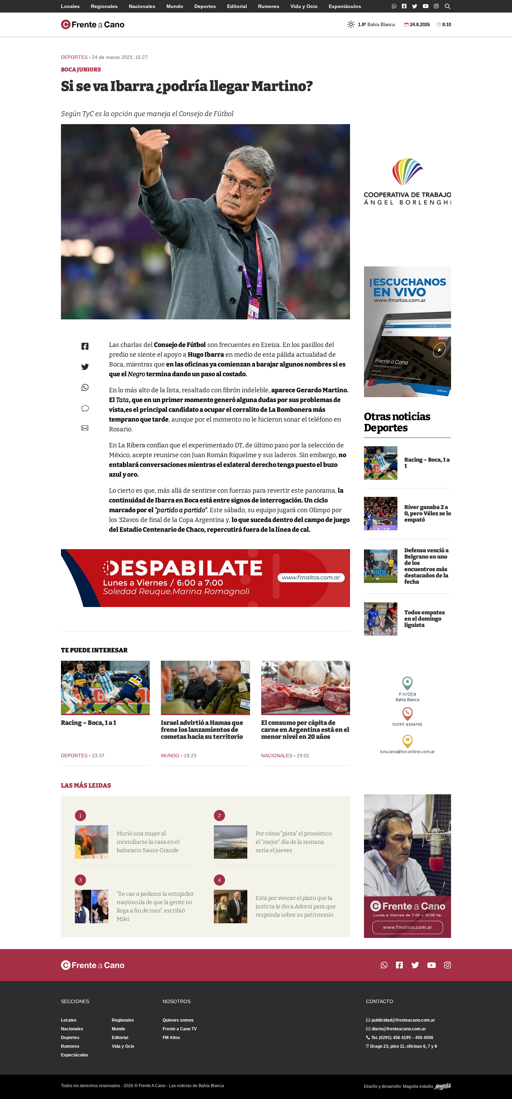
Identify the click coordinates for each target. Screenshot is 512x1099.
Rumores (268, 6)
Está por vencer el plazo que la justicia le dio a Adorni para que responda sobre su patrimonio (296, 906)
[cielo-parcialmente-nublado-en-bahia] (230, 842)
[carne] (305, 687)
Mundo (174, 6)
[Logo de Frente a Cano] (92, 24)
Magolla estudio (418, 1086)
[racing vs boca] (380, 463)
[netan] (205, 687)
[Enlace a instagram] (436, 6)
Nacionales (142, 6)
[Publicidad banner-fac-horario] (407, 866)
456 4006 (424, 1037)
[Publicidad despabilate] (205, 578)
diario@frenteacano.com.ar (399, 1028)
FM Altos (171, 1037)
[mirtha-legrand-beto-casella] (91, 906)
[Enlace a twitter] (414, 6)
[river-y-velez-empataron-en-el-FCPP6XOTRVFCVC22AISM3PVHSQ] (380, 513)
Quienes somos (178, 1020)
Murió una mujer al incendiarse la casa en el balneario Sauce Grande (148, 842)
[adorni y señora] (230, 906)
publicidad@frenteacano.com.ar (403, 1020)
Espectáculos (345, 6)
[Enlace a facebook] (404, 6)
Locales (70, 6)
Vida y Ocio (304, 6)
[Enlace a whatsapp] (394, 6)
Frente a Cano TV (180, 1028)
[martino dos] (205, 221)
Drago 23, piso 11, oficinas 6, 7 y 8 (403, 1046)
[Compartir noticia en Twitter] (85, 367)
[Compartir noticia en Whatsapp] (85, 387)
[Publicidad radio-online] (407, 331)
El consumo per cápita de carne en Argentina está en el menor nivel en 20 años (305, 730)
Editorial (237, 6)
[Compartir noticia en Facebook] (85, 346)
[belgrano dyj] (380, 566)
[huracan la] (380, 619)
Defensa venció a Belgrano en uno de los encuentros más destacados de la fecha (426, 566)
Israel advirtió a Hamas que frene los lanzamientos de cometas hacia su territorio (202, 730)
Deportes (205, 6)
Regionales (104, 6)
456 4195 (402, 1037)
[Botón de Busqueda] (447, 6)
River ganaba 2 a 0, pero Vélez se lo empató (427, 513)
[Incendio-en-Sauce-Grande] (91, 842)
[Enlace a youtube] (425, 6)
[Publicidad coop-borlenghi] (407, 180)
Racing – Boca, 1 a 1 (427, 462)
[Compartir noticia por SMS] (85, 408)
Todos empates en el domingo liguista (424, 618)
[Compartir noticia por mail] (85, 428)
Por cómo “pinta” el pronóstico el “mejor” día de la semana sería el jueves (294, 842)
